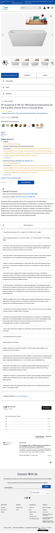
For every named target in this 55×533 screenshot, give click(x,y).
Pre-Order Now (26, 182)
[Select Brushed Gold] (11, 125)
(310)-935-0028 (32, 194)
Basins (2, 512)
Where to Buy (32, 512)
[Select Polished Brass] (41, 125)
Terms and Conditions (18, 527)
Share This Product (21, 113)
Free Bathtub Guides (34, 518)
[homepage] (4, 8)
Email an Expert (32, 113)
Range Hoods (19, 507)
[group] (11, 407)
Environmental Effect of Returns (48, 515)
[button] (52, 34)
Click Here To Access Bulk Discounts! (11, 178)
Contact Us (45, 512)
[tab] (39, 437)
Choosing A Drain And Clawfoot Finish (48, 518)
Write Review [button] (46, 408)
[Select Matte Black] (16, 125)
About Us (31, 507)
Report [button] (33, 455)
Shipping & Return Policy (8, 113)
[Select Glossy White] (29, 125)
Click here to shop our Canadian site (25, 196)
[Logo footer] (43, 529)
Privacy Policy (7, 527)
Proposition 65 (32, 516)
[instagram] (27, 498)
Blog (30, 509)
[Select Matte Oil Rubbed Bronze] (24, 125)
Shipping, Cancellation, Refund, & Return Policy (48, 521)
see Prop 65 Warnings (21, 396)
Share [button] (36, 455)
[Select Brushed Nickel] (7, 125)
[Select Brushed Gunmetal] (33, 125)
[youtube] (29, 498)
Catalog (44, 509)
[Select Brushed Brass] (37, 125)
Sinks (17, 509)
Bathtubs (3, 507)
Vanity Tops (4, 509)
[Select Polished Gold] (20, 125)
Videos (31, 514)
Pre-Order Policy (7, 157)
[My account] (44, 8)
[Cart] (48, 8)
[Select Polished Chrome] (3, 125)
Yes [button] (31, 455)
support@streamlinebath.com (17, 3)
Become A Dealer (47, 507)
